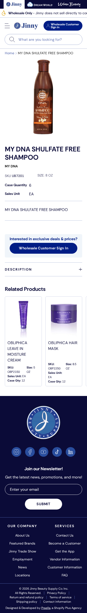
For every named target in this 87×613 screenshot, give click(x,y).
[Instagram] (16, 452)
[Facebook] (30, 452)
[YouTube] (43, 452)
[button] (7, 25)
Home (9, 53)
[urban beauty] (69, 4)
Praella (46, 608)
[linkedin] (70, 452)
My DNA (11, 166)
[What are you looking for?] (12, 39)
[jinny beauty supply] (14, 4)
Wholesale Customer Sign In (43, 248)
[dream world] (40, 4)
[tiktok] (57, 452)
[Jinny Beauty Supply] (26, 25)
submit (43, 504)
